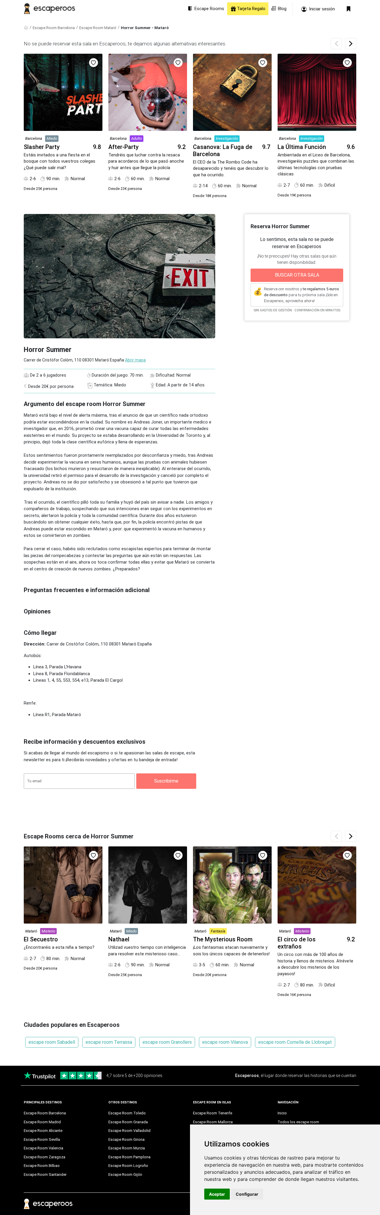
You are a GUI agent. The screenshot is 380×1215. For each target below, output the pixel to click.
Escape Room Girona (126, 1139)
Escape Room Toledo (127, 1113)
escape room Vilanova (225, 1042)
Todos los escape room (298, 1122)
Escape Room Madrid (42, 1122)
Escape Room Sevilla (42, 1139)
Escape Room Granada (128, 1122)
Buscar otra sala (297, 275)
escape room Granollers (167, 1042)
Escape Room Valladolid (129, 1130)
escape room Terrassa (109, 1042)
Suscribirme (166, 781)
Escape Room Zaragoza (44, 1157)
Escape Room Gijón (125, 1174)
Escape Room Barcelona (54, 28)
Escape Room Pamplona (129, 1157)
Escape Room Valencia (43, 1148)
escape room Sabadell (51, 1042)
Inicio (282, 1113)
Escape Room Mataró (97, 28)
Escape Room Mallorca (213, 1122)
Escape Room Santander (45, 1174)
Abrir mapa (135, 360)
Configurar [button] (247, 1194)
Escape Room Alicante (43, 1130)
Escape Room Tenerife (212, 1113)
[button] (350, 43)
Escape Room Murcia (126, 1148)
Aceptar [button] (217, 1194)
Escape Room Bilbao (42, 1165)
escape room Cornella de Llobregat (295, 1042)
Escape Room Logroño (128, 1165)
